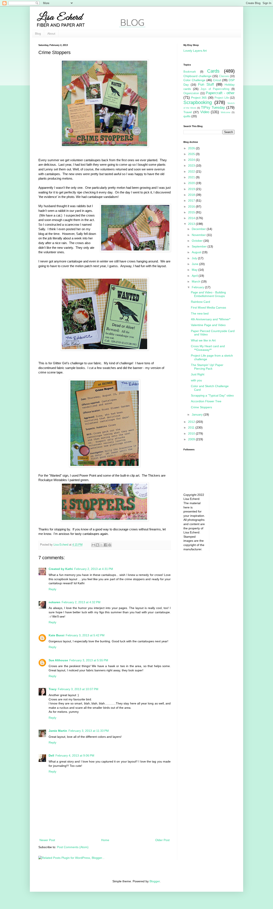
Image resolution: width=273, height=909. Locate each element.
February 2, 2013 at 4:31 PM (93, 569)
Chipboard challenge (197, 76)
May (195, 269)
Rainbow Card (200, 301)
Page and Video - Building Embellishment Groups (208, 294)
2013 (192, 223)
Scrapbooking (197, 102)
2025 (192, 154)
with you (196, 380)
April (195, 275)
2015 (192, 212)
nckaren (54, 602)
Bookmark (189, 71)
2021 (192, 177)
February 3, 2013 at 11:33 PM (88, 730)
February (198, 287)
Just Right (197, 374)
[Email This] (93, 545)
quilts (186, 116)
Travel (187, 112)
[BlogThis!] (97, 545)
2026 (192, 148)
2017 (192, 200)
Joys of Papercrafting (214, 89)
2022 (192, 171)
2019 (192, 189)
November (199, 235)
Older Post (162, 840)
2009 (192, 439)
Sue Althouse (58, 660)
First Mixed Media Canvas (208, 307)
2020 (192, 183)
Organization (191, 93)
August (197, 252)
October (197, 240)
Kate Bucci (56, 635)
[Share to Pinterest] (109, 545)
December (199, 229)
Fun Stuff (206, 84)
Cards (213, 71)
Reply (52, 589)
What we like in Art (203, 340)
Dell (51, 755)
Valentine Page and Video (208, 325)
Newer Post (47, 840)
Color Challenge (194, 80)
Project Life (222, 97)
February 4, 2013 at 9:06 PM (74, 755)
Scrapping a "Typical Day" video (212, 395)
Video (204, 112)
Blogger (155, 881)
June (195, 264)
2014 (192, 218)
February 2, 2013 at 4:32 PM (81, 602)
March (196, 281)
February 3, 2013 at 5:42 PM (85, 635)
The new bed (200, 313)
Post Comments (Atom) (73, 847)
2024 (192, 159)
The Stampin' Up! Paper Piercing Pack (207, 366)
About (51, 33)
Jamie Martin (58, 730)
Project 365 (199, 97)
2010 (192, 433)
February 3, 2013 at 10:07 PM (78, 689)
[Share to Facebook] (105, 545)
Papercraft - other (220, 93)
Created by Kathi (61, 569)
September (200, 246)
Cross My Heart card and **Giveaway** (208, 347)
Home (105, 840)
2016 (192, 206)
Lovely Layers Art (195, 50)
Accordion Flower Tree (206, 401)
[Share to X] (101, 545)
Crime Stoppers (201, 407)
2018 (192, 194)
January (197, 414)
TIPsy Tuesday (213, 107)
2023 (192, 165)
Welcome (225, 112)
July (195, 258)
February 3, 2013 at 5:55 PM (88, 660)
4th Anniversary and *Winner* (210, 319)
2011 (191, 427)
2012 (192, 421)
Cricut (217, 80)
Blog (38, 33)
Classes (224, 76)
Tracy (53, 689)
